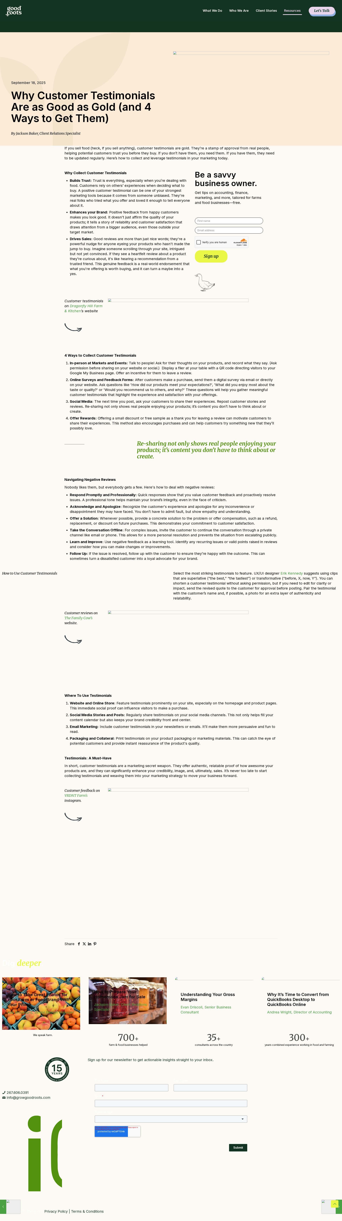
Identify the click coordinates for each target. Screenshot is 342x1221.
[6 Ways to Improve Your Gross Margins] (10, 1207)
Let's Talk (322, 10)
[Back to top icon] (334, 1204)
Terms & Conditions (87, 1211)
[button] (4, 981)
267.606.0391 (17, 1092)
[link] (21, 1070)
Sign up (211, 256)
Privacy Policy (56, 1211)
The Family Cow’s (78, 618)
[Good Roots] (14, 10)
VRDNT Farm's (75, 795)
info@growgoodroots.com (28, 1097)
